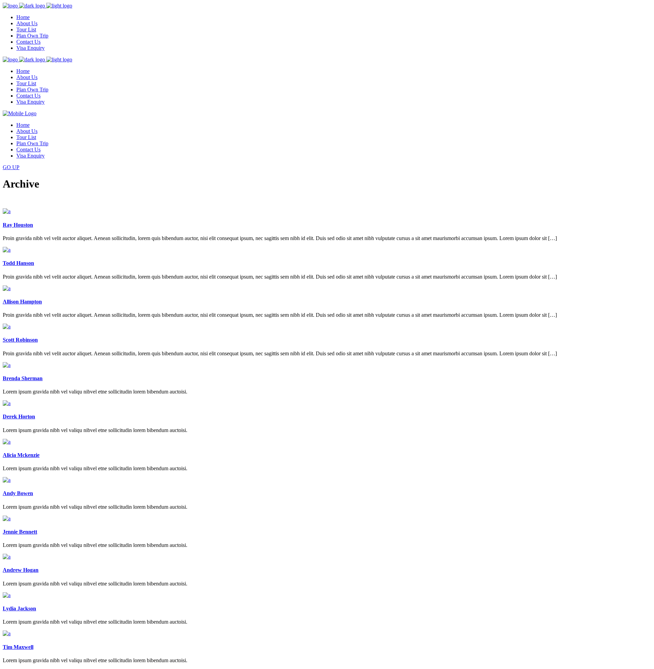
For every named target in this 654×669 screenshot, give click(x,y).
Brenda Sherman (23, 378)
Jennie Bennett (20, 532)
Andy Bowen (18, 493)
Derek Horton (19, 416)
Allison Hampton (22, 301)
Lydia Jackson (19, 608)
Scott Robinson (20, 340)
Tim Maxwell (18, 647)
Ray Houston (18, 225)
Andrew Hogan (20, 570)
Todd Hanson (18, 263)
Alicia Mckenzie (21, 455)
